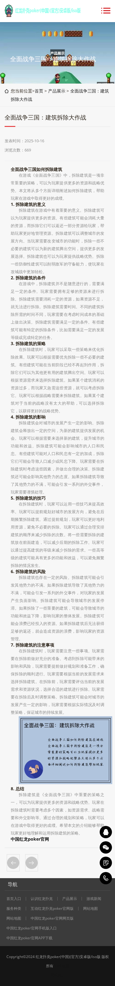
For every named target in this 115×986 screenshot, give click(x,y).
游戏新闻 (93, 899)
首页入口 (13, 899)
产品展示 (56, 91)
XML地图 (61, 965)
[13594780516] (106, 878)
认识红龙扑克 (42, 899)
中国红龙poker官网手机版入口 (31, 928)
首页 (39, 91)
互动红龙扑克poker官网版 (52, 908)
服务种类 (13, 908)
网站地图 (90, 908)
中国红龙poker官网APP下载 (29, 938)
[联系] (106, 863)
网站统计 (57, 975)
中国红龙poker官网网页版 (52, 918)
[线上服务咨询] (106, 832)
